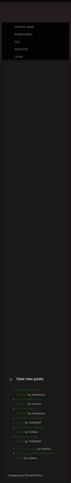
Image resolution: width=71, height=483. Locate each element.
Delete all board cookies (42, 347)
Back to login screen (17, 337)
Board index (14, 68)
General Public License (44, 193)
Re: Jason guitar (26, 448)
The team (19, 347)
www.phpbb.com (15, 202)
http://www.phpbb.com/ (34, 226)
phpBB (24, 360)
